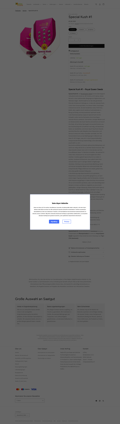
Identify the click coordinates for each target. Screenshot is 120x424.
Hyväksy (54, 221)
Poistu (66, 221)
